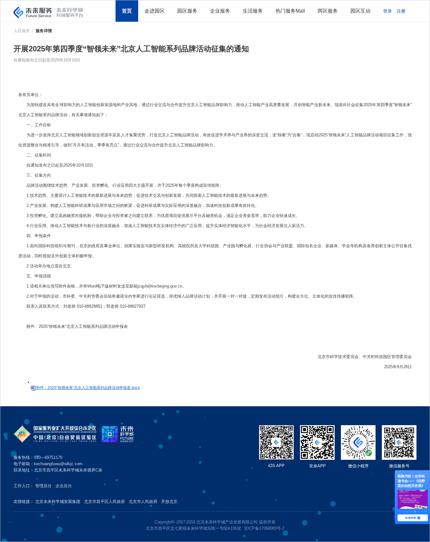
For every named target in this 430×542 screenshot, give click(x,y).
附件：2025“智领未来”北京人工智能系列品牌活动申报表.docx (88, 387)
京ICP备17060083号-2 (264, 528)
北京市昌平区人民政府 (104, 501)
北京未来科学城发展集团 (57, 501)
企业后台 (63, 485)
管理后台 (43, 485)
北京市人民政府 (143, 501)
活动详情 (410, 517)
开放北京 (169, 501)
